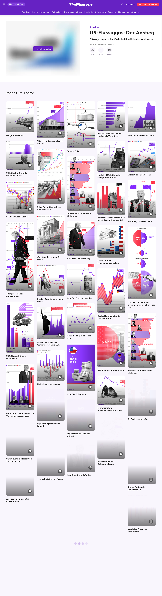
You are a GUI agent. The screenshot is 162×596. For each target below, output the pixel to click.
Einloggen (130, 4)
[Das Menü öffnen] (4, 4)
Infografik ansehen (43, 49)
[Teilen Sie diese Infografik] (92, 50)
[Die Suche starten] (122, 4)
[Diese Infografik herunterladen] (109, 50)
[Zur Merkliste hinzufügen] (101, 50)
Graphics (94, 26)
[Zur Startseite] (81, 4)
